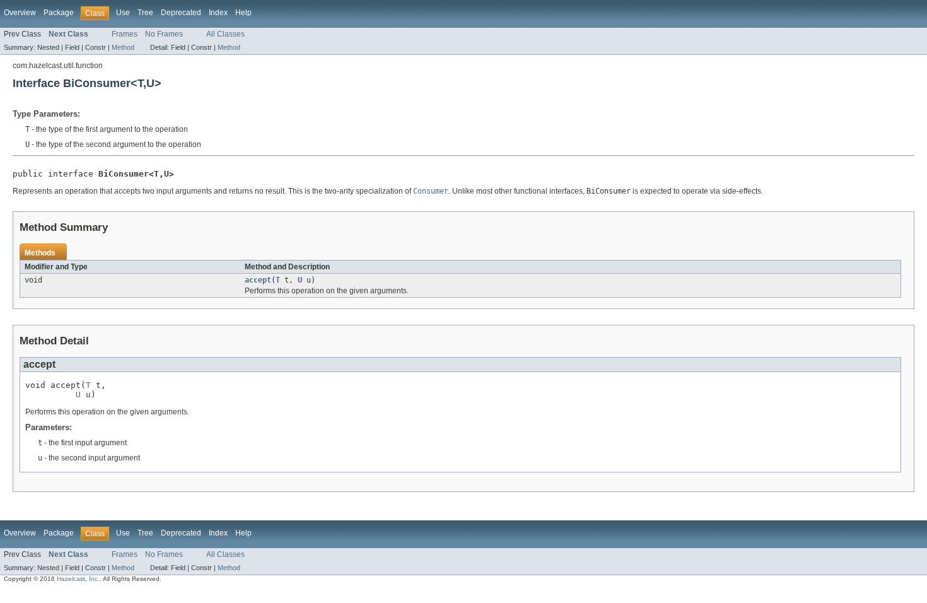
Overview (20, 12)
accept (258, 280)
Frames (124, 34)
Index (218, 12)
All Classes (225, 34)
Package (59, 12)
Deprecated (181, 12)
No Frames (164, 34)
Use (123, 12)
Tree (145, 12)
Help (243, 12)
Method (123, 47)
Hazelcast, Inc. (78, 578)
